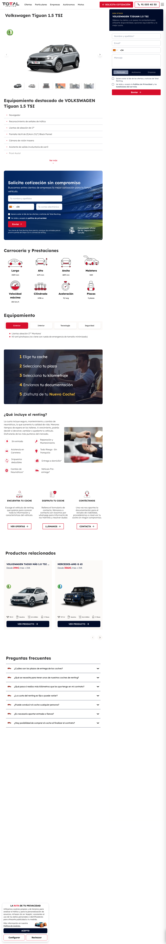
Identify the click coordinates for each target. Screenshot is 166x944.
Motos (81, 4)
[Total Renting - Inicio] (10, 4)
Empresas (55, 4)
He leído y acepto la (29, 218)
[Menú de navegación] (162, 4)
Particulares (41, 4)
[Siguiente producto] (100, 637)
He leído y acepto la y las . (136, 85)
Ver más (53, 160)
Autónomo (136, 72)
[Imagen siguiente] (100, 55)
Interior (41, 325)
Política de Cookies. (12, 926)
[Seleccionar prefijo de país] (11, 207)
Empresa (151, 72)
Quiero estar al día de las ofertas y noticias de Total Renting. (36, 214)
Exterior (16, 325)
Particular (121, 72)
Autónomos (69, 4)
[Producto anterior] (92, 637)
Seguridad (89, 325)
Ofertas (28, 4)
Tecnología (65, 325)
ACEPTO (25, 930)
